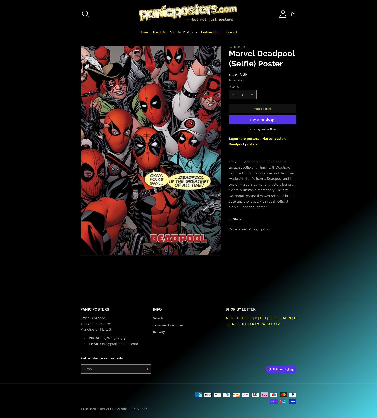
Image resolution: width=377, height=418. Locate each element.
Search (158, 318)
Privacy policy (139, 408)
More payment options (262, 129)
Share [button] (237, 219)
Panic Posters (97, 409)
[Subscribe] (146, 369)
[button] (86, 14)
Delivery (159, 332)
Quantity (234, 86)
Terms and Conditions (168, 325)
